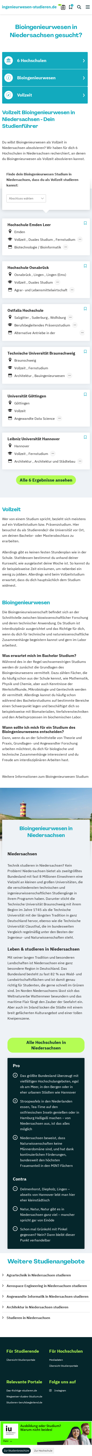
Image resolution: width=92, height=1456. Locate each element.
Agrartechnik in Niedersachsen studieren (39, 1275)
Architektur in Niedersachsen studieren (37, 1307)
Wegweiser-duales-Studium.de (24, 1396)
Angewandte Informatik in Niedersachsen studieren (47, 1296)
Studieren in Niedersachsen (28, 1318)
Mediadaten (56, 1359)
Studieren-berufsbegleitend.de (24, 1402)
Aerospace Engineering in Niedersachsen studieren (47, 1286)
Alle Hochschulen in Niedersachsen (46, 1045)
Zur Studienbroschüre (16, 1450)
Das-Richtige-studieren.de (21, 1390)
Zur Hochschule (43, 1450)
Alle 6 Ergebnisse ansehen (46, 480)
